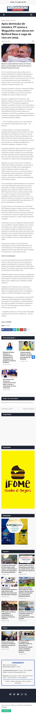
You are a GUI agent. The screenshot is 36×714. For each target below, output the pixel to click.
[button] (4, 15)
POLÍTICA (13, 20)
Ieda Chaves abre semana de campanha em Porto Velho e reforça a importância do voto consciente (9, 384)
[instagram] (21, 694)
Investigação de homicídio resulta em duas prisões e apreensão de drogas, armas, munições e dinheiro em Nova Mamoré (26, 647)
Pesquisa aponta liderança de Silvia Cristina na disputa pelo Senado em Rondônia (26, 356)
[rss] (25, 694)
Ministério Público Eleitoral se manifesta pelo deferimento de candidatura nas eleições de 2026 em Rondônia (9, 357)
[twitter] (14, 694)
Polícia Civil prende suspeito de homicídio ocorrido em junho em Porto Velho (8, 644)
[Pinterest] (21, 329)
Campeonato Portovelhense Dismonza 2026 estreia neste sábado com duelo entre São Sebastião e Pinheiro (9, 591)
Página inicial (5, 20)
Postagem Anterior (7, 408)
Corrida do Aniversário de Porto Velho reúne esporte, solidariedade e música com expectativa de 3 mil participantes (9, 569)
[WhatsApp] (18, 329)
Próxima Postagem (28, 408)
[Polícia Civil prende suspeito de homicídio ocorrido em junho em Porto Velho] (9, 636)
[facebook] (10, 694)
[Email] (24, 329)
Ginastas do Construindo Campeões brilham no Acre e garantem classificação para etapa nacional (26, 615)
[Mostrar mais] (28, 329)
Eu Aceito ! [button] (6, 710)
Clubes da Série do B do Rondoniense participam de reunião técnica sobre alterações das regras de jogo (27, 569)
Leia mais (4, 707)
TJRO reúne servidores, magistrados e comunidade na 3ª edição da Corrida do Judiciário (8, 615)
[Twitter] (14, 329)
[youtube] (18, 694)
